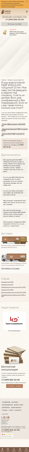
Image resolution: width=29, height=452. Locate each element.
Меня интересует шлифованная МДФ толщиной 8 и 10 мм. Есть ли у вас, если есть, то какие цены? (14, 224)
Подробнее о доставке (10, 268)
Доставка (14, 402)
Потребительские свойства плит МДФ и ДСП (13, 295)
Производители (7, 405)
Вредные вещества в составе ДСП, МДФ (13, 292)
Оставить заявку (14, 386)
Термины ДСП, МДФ (7, 290)
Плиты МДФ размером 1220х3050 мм (13, 125)
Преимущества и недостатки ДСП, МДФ (13, 287)
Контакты (17, 410)
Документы (6, 407)
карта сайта (5, 414)
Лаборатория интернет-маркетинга (4, 422)
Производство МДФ (7, 282)
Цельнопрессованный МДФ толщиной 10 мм (14, 129)
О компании (6, 402)
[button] (13, 75)
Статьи (11, 410)
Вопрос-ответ (18, 405)
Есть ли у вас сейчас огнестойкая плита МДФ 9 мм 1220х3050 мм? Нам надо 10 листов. (13, 193)
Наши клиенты (16, 407)
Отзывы (4, 410)
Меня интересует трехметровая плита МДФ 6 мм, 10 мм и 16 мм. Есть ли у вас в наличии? (14, 202)
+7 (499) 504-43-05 (14, 19)
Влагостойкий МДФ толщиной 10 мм (12, 134)
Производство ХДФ (7, 284)
